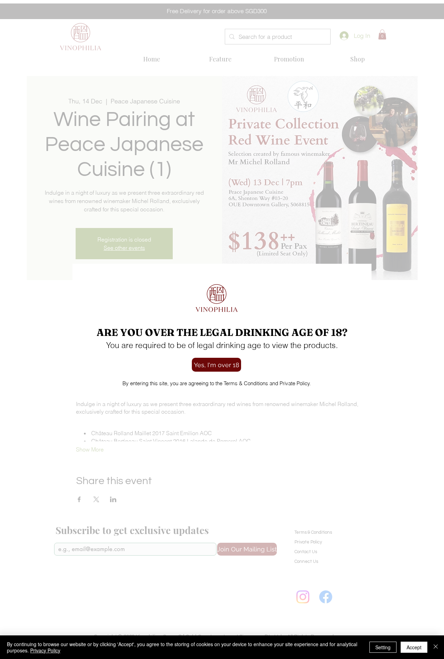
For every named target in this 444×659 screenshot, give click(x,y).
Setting (383, 647)
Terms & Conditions (245, 383)
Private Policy (294, 383)
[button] (216, 365)
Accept (414, 647)
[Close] (436, 647)
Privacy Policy (45, 650)
